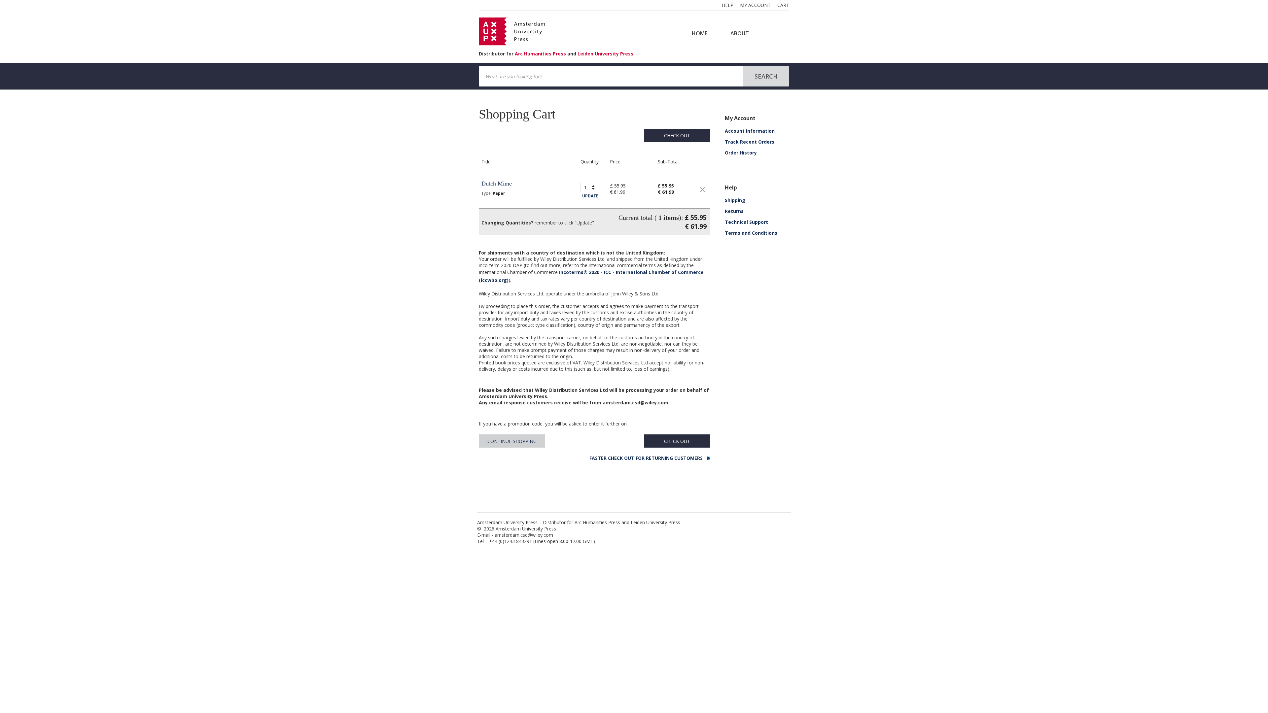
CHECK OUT (677, 135)
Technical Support (746, 222)
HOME (699, 33)
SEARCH (766, 76)
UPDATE (590, 196)
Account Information (750, 131)
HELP (727, 5)
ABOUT (739, 33)
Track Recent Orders (749, 142)
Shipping (735, 200)
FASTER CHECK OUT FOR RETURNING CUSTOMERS (646, 458)
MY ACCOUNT (755, 5)
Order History (741, 153)
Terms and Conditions (751, 233)
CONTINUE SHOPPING (512, 441)
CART (783, 5)
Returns (734, 211)
